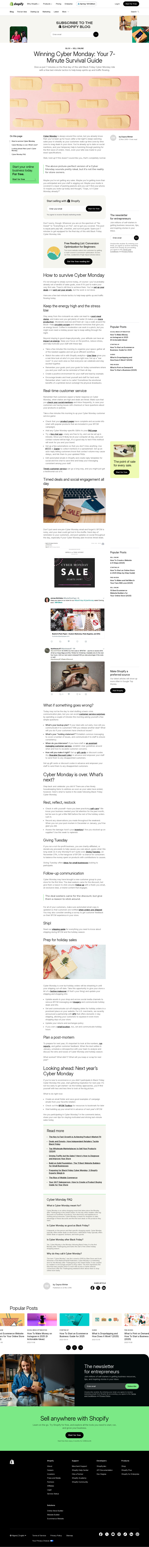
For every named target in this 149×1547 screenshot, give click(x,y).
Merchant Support (79, 1466)
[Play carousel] (74, 1347)
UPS (74, 1014)
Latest (56, 12)
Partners (50, 1482)
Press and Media (54, 1478)
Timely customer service (55, 469)
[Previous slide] (68, 1347)
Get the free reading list (78, 261)
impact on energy (51, 341)
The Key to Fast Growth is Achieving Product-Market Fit (75, 1137)
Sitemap (69, 1535)
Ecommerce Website (55, 1519)
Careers (50, 1470)
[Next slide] (80, 1347)
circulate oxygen (62, 324)
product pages (67, 421)
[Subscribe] (95, 34)
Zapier (57, 449)
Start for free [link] (93, 209)
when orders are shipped (90, 910)
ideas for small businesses (75, 863)
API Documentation (105, 1470)
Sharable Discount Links (60, 755)
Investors (51, 1474)
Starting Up (34, 12)
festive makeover (58, 991)
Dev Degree (101, 1474)
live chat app (57, 434)
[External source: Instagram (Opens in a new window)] (119, 1534)
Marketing (46, 12)
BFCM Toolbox (65, 1105)
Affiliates (50, 1486)
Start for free (131, 4)
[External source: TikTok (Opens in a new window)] (125, 1534)
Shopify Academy (79, 1478)
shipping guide (58, 929)
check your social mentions (60, 402)
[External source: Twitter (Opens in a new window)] (107, 1534)
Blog (12, 12)
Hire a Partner (77, 1474)
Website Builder (53, 1515)
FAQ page (92, 430)
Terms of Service (39, 1535)
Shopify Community (80, 1482)
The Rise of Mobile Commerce (63, 1177)
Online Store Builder (55, 1511)
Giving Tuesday (93, 852)
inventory (79, 829)
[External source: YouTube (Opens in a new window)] (113, 1534)
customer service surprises (92, 714)
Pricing (58, 4)
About (49, 1466)
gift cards (81, 752)
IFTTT (48, 449)
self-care (94, 808)
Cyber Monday (50, 136)
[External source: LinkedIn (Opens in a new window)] (131, 1534)
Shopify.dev (101, 1466)
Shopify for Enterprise (130, 1474)
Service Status (53, 1494)
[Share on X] (98, 1288)
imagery (77, 1002)
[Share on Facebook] (92, 1288)
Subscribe (132, 1386)
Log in (117, 4)
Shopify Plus (126, 1470)
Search (134, 12)
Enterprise (69, 4)
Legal (49, 1490)
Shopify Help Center (80, 1470)
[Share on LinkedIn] (104, 1288)
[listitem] (74, 1327)
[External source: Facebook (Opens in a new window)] (101, 1534)
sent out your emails (62, 290)
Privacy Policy (127, 251)
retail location (63, 1027)
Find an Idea (22, 12)
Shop (123, 1466)
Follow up (79, 885)
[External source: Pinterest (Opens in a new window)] (137, 1534)
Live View (91, 355)
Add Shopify (118, 690)
